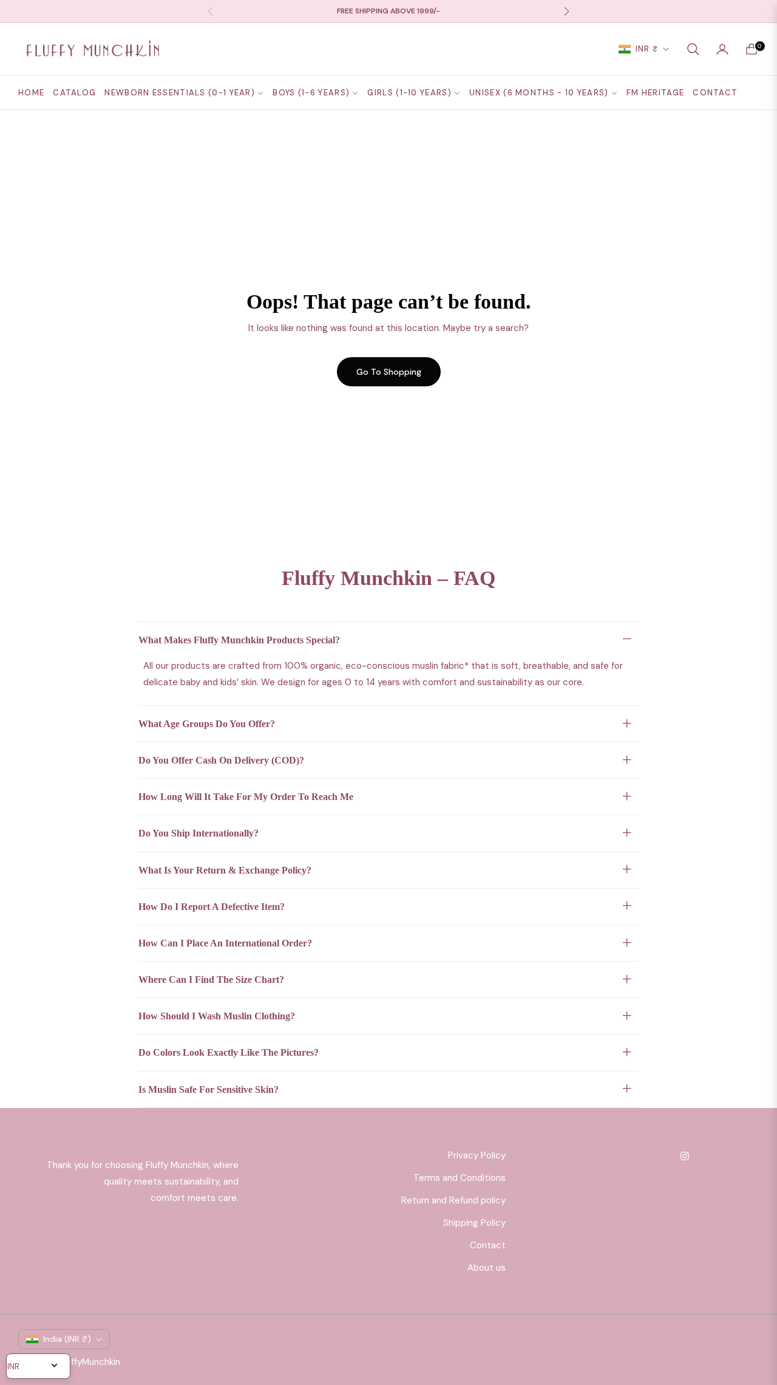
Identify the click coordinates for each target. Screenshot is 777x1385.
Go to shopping (388, 371)
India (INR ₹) (67, 1338)
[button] (693, 49)
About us (486, 1268)
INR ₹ (647, 49)
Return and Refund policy (453, 1200)
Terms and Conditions (459, 1178)
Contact (488, 1245)
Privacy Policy (477, 1155)
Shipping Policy (474, 1223)
